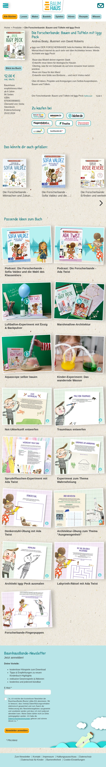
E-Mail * (8, 688)
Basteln (47, 16)
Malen (35, 16)
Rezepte (83, 16)
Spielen (59, 16)
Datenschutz (85, 757)
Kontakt (36, 757)
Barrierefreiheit (53, 760)
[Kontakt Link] (100, 5)
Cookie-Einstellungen (74, 760)
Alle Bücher (10, 16)
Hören (71, 16)
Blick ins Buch (13, 68)
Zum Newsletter (22, 757)
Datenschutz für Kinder (32, 760)
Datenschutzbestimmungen (19, 719)
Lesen (24, 16)
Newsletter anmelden (17, 730)
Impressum (48, 757)
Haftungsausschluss (66, 757)
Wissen (96, 16)
